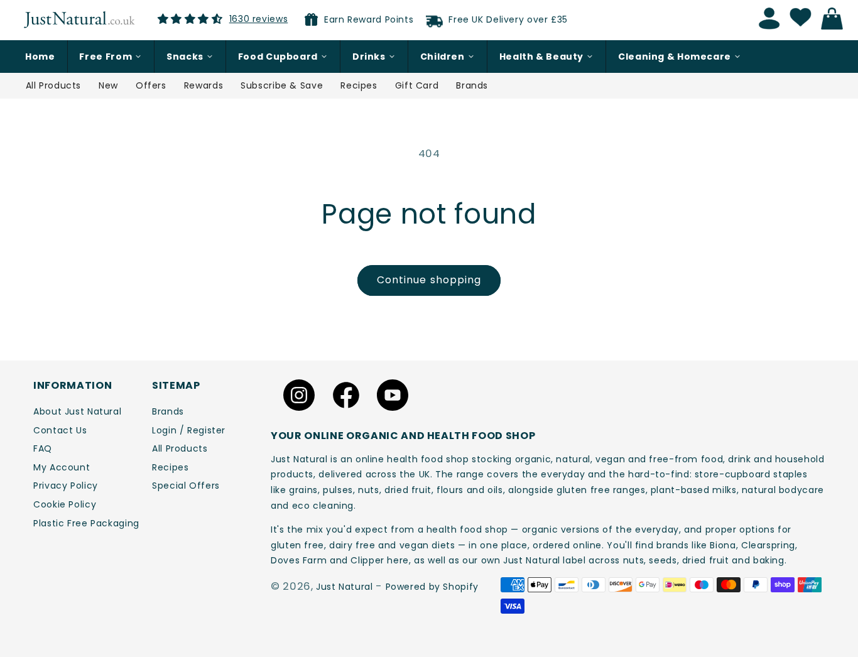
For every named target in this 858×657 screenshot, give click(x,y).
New (108, 85)
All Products (54, 85)
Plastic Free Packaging (86, 523)
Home (40, 56)
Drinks (369, 56)
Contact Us (60, 430)
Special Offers (186, 485)
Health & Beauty (541, 56)
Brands (472, 85)
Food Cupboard (278, 56)
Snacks (185, 56)
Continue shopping (429, 280)
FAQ (42, 448)
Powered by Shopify (432, 586)
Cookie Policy (64, 504)
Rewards (203, 85)
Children (442, 56)
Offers (151, 85)
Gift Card (417, 85)
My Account (61, 467)
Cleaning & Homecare (674, 56)
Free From (105, 56)
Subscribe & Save (282, 85)
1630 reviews (258, 19)
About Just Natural (77, 411)
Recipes (358, 85)
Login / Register (188, 430)
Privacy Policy (65, 485)
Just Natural (344, 586)
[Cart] (835, 18)
